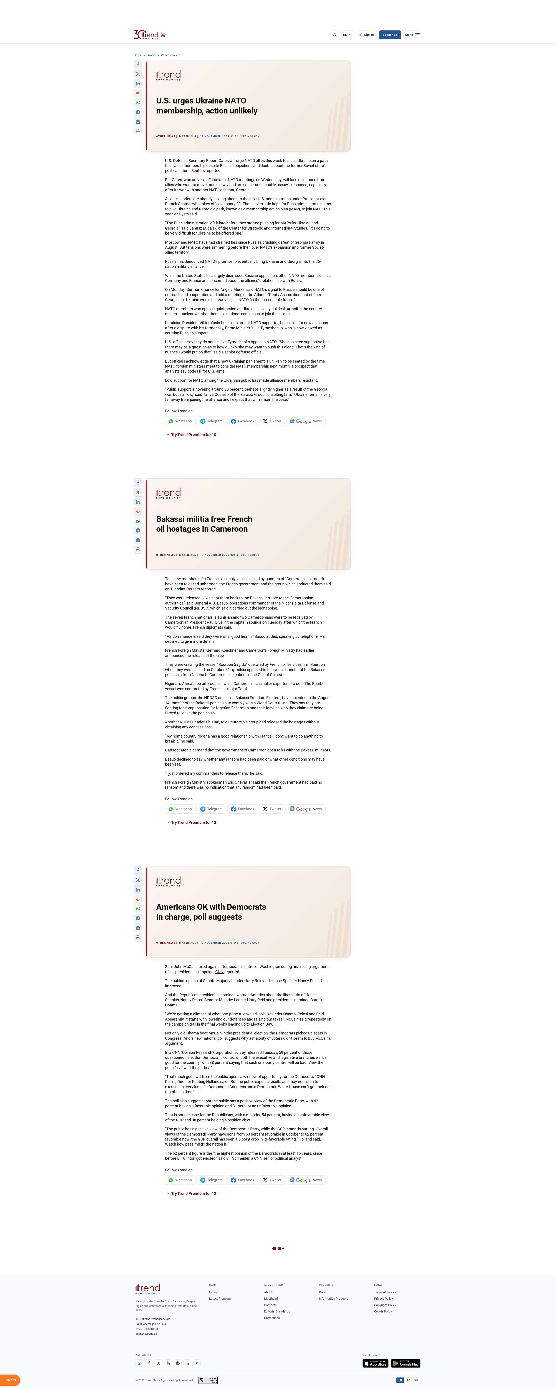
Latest (213, 1292)
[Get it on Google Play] (405, 1363)
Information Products (333, 1298)
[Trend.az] (150, 35)
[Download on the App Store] (375, 1363)
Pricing (323, 1292)
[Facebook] (149, 1363)
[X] (158, 1363)
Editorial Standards (277, 1311)
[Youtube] (168, 1363)
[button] (138, 64)
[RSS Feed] (197, 1363)
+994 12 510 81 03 (147, 1329)
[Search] (334, 34)
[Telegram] (178, 1363)
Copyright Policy (385, 1305)
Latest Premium (220, 1298)
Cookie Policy (383, 1311)
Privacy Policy (383, 1298)
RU (416, 1380)
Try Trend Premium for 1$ (193, 434)
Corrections (272, 1318)
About (268, 1292)
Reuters (198, 170)
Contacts (270, 1305)
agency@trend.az (146, 1333)
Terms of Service (385, 1292)
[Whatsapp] (139, 1363)
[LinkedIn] (187, 1363)
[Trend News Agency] (148, 1289)
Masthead (271, 1298)
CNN (219, 971)
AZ (408, 1380)
